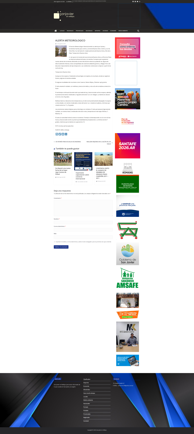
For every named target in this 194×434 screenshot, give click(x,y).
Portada (85, 407)
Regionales (70, 30)
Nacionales (89, 30)
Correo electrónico (60, 226)
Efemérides (86, 390)
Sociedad (105, 30)
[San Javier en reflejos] (55, 31)
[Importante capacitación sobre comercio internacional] (83, 153)
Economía (113, 30)
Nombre (57, 219)
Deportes (97, 30)
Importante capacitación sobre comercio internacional (82, 176)
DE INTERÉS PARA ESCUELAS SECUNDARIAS (68, 142)
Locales (62, 30)
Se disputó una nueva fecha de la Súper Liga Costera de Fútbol (62, 171)
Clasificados (86, 379)
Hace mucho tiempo (89, 393)
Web (55, 233)
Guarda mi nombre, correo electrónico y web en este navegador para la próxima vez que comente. (83, 242)
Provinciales (79, 30)
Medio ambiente (123, 30)
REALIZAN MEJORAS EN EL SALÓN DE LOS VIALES (99, 143)
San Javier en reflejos (101, 430)
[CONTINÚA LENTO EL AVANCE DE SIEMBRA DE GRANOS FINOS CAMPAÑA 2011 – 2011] (104, 153)
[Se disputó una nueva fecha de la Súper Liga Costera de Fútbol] (63, 153)
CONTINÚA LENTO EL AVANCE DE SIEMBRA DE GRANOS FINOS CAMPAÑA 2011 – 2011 (102, 173)
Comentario (58, 198)
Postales (85, 410)
